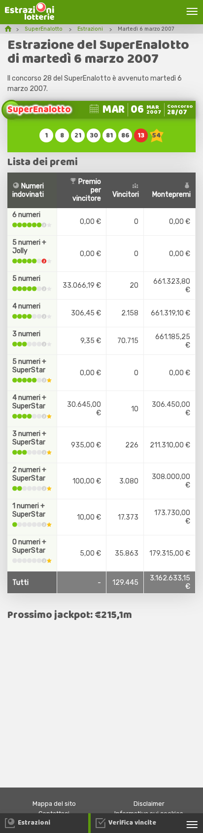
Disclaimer (149, 803)
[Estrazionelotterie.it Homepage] (29, 17)
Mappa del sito (54, 803)
